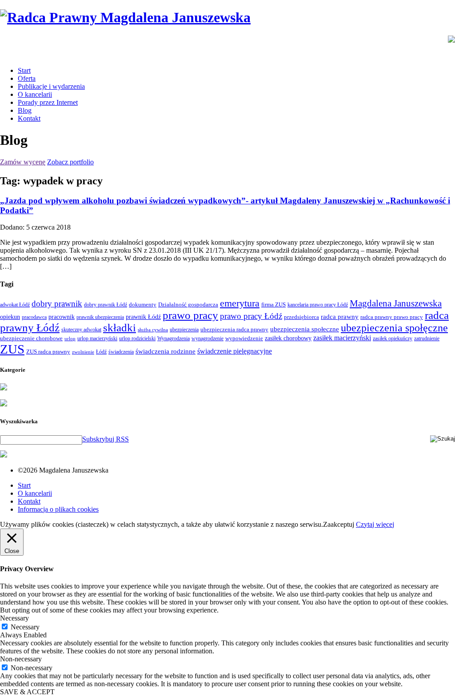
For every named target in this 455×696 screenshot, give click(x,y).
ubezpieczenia (184, 329)
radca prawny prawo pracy (391, 317)
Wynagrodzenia (173, 338)
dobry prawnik (57, 303)
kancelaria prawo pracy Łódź (317, 305)
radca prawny (340, 316)
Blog (25, 110)
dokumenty (142, 304)
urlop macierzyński (97, 338)
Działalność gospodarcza (188, 304)
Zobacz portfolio (70, 162)
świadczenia (121, 352)
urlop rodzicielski (137, 338)
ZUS (12, 349)
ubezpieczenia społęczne (394, 328)
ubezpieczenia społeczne (304, 329)
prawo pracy (190, 315)
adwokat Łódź (15, 305)
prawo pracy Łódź (251, 316)
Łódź (101, 352)
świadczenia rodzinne (166, 351)
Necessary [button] (14, 618)
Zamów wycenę (22, 162)
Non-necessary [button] (21, 659)
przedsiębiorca (301, 317)
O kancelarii (35, 94)
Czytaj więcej (375, 524)
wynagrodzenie (208, 338)
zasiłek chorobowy (288, 338)
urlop (70, 338)
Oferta (27, 78)
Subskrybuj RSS (105, 439)
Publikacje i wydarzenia (51, 86)
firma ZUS (273, 304)
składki (119, 328)
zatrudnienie (426, 338)
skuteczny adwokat (81, 329)
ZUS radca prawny (48, 351)
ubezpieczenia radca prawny (234, 329)
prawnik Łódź (143, 317)
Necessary (25, 627)
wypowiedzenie (244, 338)
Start (24, 70)
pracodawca (34, 317)
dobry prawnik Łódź (105, 305)
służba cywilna (153, 329)
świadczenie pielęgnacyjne (234, 351)
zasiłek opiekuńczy (392, 338)
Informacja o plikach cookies (58, 509)
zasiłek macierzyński (342, 338)
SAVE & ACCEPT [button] (27, 692)
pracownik (61, 316)
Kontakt (29, 118)
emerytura (239, 303)
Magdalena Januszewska (396, 303)
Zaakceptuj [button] (338, 524)
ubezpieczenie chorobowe (31, 338)
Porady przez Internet (48, 102)
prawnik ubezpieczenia (100, 317)
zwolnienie (83, 352)
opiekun (10, 317)
